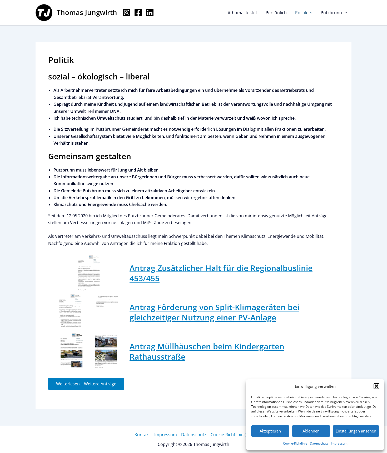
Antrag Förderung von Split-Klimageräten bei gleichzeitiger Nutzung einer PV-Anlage (214, 312)
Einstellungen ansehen (356, 431)
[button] (376, 386)
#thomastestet (242, 13)
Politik (301, 13)
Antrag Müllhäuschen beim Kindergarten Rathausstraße (207, 351)
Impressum (339, 443)
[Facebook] (138, 12)
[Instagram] (126, 12)
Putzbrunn (331, 13)
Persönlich (276, 13)
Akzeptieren (270, 431)
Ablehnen (311, 431)
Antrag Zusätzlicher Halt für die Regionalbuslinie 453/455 (221, 273)
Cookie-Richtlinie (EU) (232, 434)
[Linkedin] (150, 12)
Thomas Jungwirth (87, 12)
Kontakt (142, 434)
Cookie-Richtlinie (295, 443)
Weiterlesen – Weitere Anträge (86, 384)
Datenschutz (319, 443)
